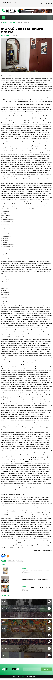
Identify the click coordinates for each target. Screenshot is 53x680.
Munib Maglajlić (11, 560)
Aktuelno (24, 568)
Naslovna (5, 22)
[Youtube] (49, 3)
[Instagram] (46, 3)
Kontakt (3, 5)
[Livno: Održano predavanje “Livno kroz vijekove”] (10, 579)
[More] (8, 556)
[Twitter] (43, 3)
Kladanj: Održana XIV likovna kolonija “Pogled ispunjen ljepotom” (36, 588)
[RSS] (51, 3)
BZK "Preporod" (23, 676)
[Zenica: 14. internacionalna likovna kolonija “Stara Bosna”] (10, 570)
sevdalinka (19, 560)
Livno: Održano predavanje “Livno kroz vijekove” (35, 579)
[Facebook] (41, 3)
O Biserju (4, 2)
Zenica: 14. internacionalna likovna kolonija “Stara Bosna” (35, 570)
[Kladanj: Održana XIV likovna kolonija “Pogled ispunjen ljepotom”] (10, 588)
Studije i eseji (12, 22)
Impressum (9, 2)
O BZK (15, 2)
